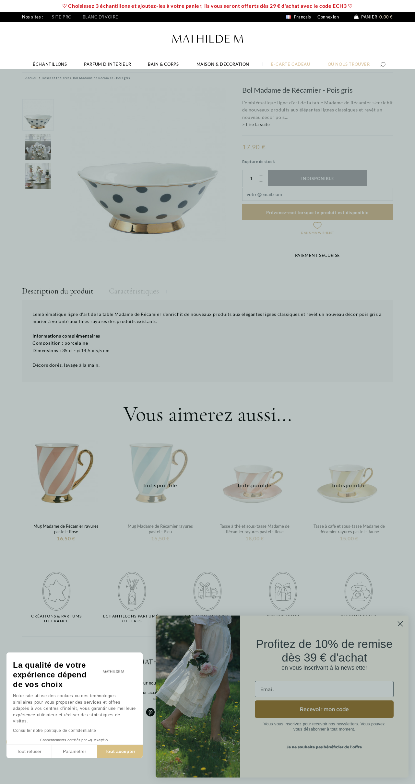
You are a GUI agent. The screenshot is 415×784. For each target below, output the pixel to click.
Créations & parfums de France (56, 618)
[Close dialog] (400, 623)
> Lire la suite (256, 124)
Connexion (328, 16)
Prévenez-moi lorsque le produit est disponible (317, 212)
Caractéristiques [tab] (134, 291)
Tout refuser (29, 751)
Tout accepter (120, 751)
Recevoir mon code (324, 709)
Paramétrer (74, 751)
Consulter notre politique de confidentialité (54, 730)
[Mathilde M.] (208, 38)
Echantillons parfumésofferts (132, 618)
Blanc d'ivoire (100, 16)
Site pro (62, 16)
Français (302, 16)
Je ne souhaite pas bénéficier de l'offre (324, 747)
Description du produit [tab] (57, 291)
